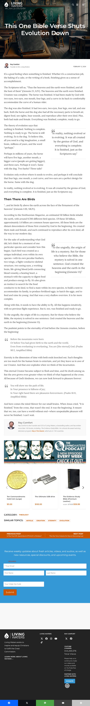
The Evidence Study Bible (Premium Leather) (71, 499)
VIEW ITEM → (12, 506)
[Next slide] (83, 487)
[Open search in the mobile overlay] (73, 4)
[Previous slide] (7, 487)
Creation (40, 520)
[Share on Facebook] (9, 703)
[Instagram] (51, 639)
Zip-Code (7, 579)
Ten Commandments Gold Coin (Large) (16, 498)
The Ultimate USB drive (45, 497)
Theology (23, 515)
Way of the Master (38, 431)
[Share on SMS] (45, 703)
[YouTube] (56, 639)
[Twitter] (42, 639)
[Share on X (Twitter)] (27, 703)
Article (29, 520)
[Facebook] (46, 639)
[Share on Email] (63, 703)
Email (10, 561)
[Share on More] (81, 703)
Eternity (52, 520)
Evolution (64, 520)
